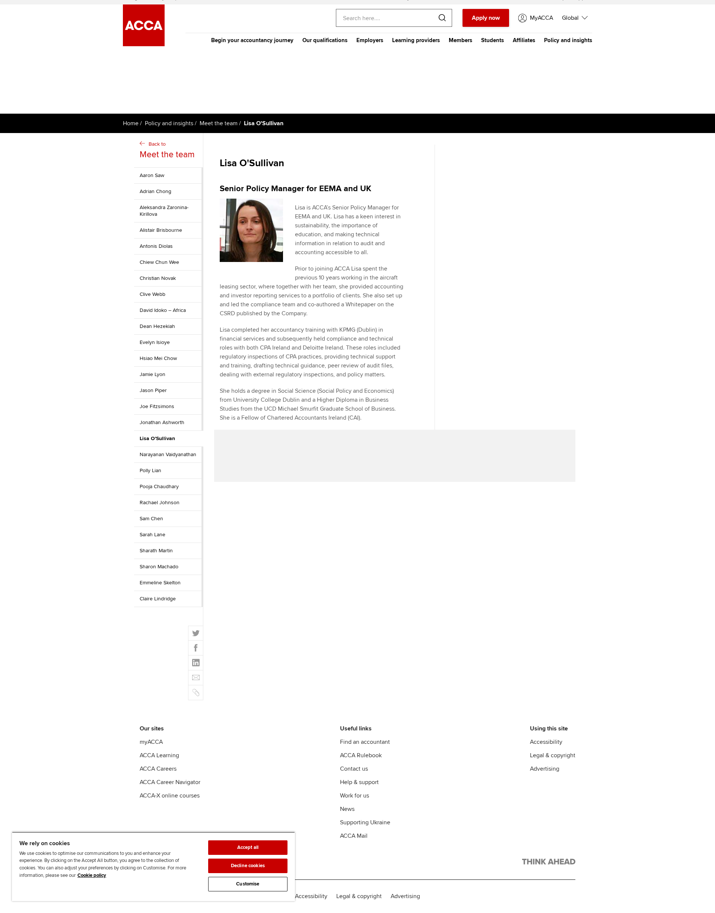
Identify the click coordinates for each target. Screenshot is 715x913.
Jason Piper (153, 390)
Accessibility (546, 742)
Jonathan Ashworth (162, 422)
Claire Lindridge (158, 598)
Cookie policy (91, 875)
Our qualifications (324, 40)
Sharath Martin (156, 550)
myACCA (151, 742)
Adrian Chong (155, 191)
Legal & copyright (552, 755)
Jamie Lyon (152, 374)
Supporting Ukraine (365, 822)
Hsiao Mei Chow (158, 358)
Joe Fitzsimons (157, 406)
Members (460, 40)
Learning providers (416, 40)
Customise (247, 884)
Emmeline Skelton (160, 582)
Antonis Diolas (156, 246)
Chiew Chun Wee (159, 262)
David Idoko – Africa (163, 310)
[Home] (144, 44)
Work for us (354, 795)
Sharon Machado (159, 566)
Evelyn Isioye (155, 342)
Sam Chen (151, 518)
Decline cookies (248, 866)
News (347, 809)
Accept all (247, 847)
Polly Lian (150, 470)
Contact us (354, 769)
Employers (369, 40)
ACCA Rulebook (361, 755)
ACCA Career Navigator (170, 782)
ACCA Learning (159, 755)
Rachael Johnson (159, 502)
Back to (167, 150)
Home (131, 123)
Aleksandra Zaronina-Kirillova (164, 210)
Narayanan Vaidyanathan (168, 454)
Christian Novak (158, 278)
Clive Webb (152, 294)
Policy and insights (568, 40)
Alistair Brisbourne (161, 230)
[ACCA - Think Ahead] (548, 863)
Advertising (544, 769)
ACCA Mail (354, 836)
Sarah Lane (152, 534)
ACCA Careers (158, 769)
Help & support (359, 782)
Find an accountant (365, 742)
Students (492, 40)
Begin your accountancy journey (252, 40)
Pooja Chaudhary (159, 486)
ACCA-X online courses (170, 795)
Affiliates (524, 40)
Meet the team (219, 123)
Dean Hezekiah (157, 326)
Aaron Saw (152, 175)
